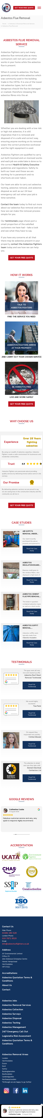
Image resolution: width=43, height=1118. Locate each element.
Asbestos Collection (12, 1009)
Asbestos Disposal (12, 1018)
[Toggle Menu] (39, 8)
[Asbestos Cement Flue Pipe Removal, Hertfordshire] (11, 605)
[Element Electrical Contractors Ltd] (11, 774)
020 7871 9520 (9, 938)
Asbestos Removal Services (16, 1005)
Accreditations (9, 973)
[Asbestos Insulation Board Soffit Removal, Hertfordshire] (11, 574)
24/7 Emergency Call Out (15, 1031)
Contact (6, 989)
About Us (7, 985)
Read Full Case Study (32, 550)
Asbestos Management (14, 1027)
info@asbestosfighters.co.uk (15, 943)
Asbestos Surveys (11, 1013)
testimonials (11, 220)
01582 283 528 (9, 933)
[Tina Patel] (11, 713)
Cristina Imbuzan (35, 737)
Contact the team (10, 204)
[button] (42, 1105)
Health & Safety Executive (26, 164)
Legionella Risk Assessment (16, 1035)
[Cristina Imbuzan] (11, 744)
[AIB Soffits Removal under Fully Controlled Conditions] (11, 542)
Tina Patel (37, 706)
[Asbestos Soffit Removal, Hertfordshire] (11, 637)
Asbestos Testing (11, 1022)
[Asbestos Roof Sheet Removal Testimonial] (11, 682)
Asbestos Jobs (9, 1000)
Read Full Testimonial (32, 685)
